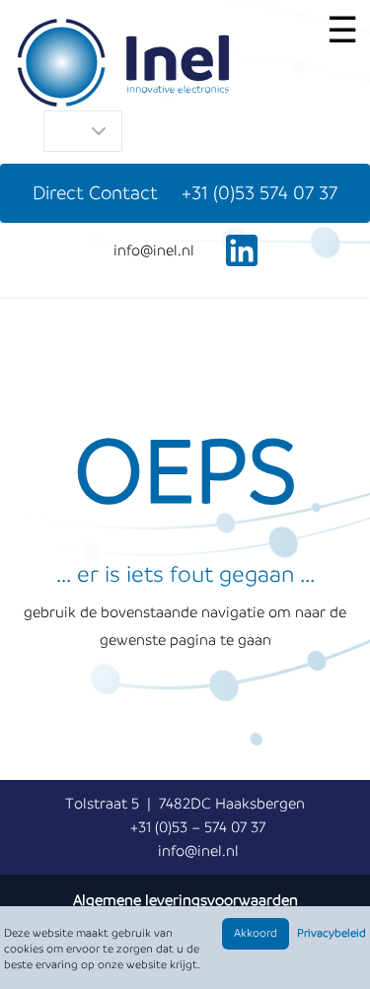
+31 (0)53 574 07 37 (259, 192)
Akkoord (255, 933)
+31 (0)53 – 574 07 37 (197, 827)
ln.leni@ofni (153, 250)
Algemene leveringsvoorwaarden (185, 900)
